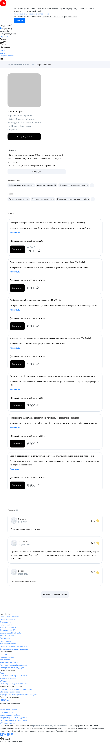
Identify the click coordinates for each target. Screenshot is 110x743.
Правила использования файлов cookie (59, 16)
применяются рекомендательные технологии (52, 726)
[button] (2, 50)
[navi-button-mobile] (1, 59)
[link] (3, 44)
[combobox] (5, 738)
